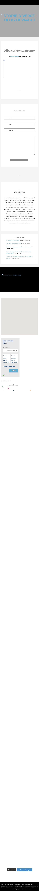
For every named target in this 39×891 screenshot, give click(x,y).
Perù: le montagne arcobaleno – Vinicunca (18, 247)
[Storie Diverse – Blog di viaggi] (19, 279)
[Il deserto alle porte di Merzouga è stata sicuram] (19, 718)
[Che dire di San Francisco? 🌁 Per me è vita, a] (19, 569)
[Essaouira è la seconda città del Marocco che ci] (19, 835)
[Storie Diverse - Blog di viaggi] (19, 17)
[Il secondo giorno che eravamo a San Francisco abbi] (19, 542)
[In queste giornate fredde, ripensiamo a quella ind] (19, 647)
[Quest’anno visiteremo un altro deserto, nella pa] (19, 626)
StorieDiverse (14, 56)
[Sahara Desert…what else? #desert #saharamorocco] (19, 702)
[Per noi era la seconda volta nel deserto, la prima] (19, 670)
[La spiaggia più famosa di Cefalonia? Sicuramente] (19, 406)
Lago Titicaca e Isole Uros (13, 243)
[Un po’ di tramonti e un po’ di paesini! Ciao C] (19, 426)
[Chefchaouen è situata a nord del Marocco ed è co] (19, 858)
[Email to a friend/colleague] (23, 83)
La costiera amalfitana (12, 240)
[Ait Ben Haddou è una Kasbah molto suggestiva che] (19, 745)
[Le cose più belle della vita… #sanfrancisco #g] (19, 523)
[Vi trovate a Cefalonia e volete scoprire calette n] (19, 484)
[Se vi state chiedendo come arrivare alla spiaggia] (19, 511)
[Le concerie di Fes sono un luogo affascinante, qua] (19, 600)
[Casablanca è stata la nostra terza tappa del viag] (19, 805)
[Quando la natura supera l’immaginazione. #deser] (19, 690)
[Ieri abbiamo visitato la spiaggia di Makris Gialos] (19, 448)
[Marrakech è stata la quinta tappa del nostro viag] (19, 775)
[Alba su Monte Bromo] (15, 83)
